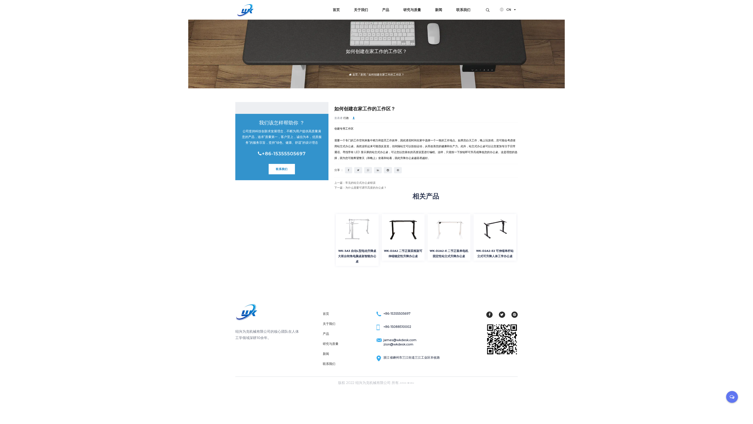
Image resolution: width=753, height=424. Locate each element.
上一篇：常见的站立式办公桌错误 (355, 183)
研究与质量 (412, 10)
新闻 (438, 10)
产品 (385, 10)
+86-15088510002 (397, 327)
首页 (336, 10)
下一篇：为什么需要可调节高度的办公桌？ (360, 187)
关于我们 (361, 10)
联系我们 (463, 10)
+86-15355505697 (284, 153)
